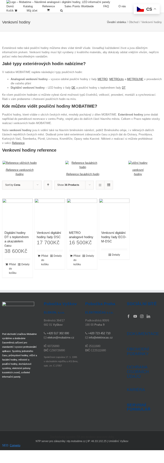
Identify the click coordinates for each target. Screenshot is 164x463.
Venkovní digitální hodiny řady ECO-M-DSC (113, 237)
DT (124, 87)
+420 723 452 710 (99, 333)
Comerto (15, 445)
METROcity (116, 79)
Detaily (25, 264)
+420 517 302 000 (58, 333)
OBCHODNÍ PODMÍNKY (138, 351)
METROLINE (135, 79)
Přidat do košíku (12, 268)
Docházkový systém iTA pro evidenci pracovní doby (82, 436)
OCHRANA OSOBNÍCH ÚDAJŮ (138, 372)
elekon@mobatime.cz (60, 337)
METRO (103, 79)
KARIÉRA (136, 389)
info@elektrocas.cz (101, 337)
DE (73, 87)
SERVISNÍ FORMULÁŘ (139, 407)
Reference (18, 143)
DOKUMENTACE (143, 333)
